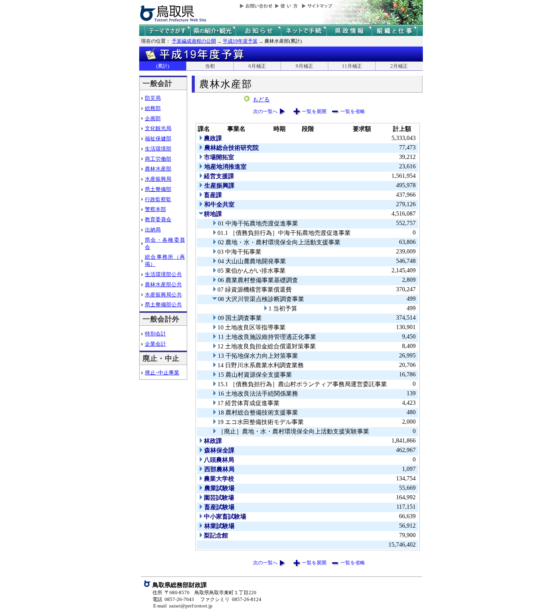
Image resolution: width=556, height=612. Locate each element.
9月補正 (304, 66)
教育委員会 (158, 219)
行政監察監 (158, 199)
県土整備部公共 (163, 304)
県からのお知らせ (258, 31)
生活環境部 (158, 149)
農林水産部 (158, 169)
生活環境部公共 (163, 274)
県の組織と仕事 (394, 31)
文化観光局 (158, 128)
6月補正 (257, 66)
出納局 (153, 230)
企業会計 (155, 344)
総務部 (153, 108)
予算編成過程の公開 (194, 41)
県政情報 (349, 31)
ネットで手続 (303, 31)
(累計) (162, 66)
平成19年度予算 (240, 41)
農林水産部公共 (163, 284)
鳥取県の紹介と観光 (213, 31)
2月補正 (399, 66)
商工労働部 (158, 159)
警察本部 (155, 209)
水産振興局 (158, 179)
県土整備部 (158, 189)
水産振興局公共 (163, 295)
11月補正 (352, 66)
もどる (261, 99)
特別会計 (155, 334)
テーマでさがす (167, 31)
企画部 (153, 118)
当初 (210, 66)
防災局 (153, 98)
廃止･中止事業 (162, 373)
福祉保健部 (158, 138)
